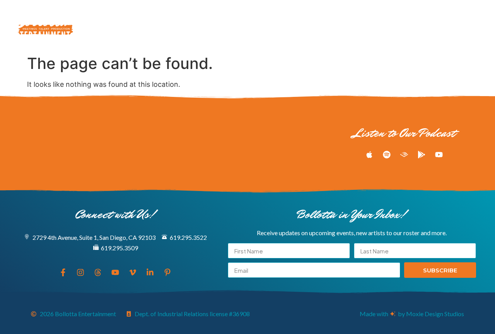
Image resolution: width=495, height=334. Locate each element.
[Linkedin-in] (467, 25)
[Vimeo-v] (452, 25)
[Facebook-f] (395, 25)
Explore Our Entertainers (128, 16)
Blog (283, 16)
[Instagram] (409, 25)
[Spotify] (386, 154)
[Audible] (404, 154)
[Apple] (369, 154)
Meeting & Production (203, 16)
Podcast (255, 16)
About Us (314, 16)
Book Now (349, 16)
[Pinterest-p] (481, 25)
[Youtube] (438, 25)
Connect (228, 34)
